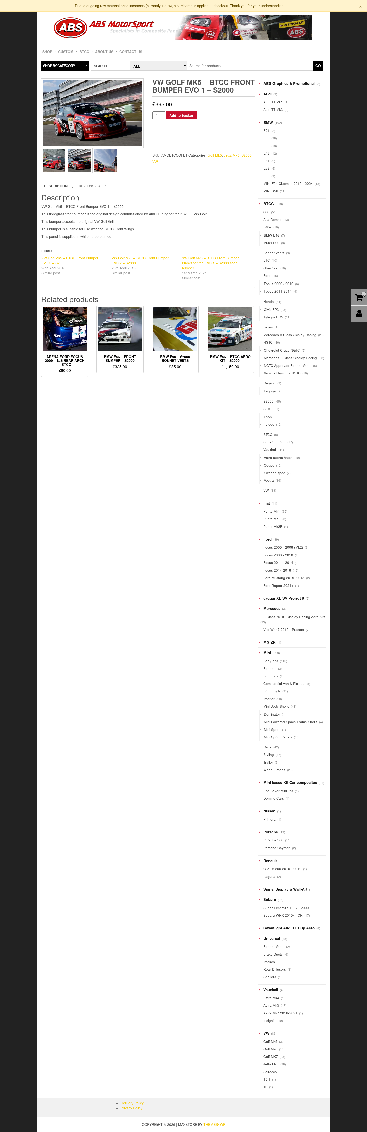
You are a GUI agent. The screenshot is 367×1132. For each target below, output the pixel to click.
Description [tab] (56, 185)
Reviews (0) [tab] (89, 185)
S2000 (246, 155)
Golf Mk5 (215, 155)
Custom (65, 51)
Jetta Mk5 (231, 155)
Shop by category (59, 65)
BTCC (84, 51)
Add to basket (181, 115)
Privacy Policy (131, 1107)
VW (155, 161)
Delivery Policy (132, 1102)
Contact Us (130, 51)
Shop (47, 51)
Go (318, 65)
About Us (104, 51)
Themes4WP (214, 1124)
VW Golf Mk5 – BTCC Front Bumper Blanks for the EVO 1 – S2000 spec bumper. (210, 262)
